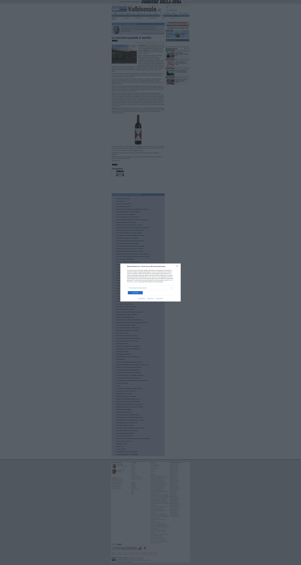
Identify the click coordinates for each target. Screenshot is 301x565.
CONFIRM (135, 292)
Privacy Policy (159, 298)
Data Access (150, 298)
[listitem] (150, 288)
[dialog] (150, 282)
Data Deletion (141, 298)
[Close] (177, 266)
